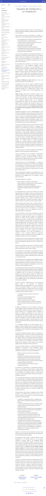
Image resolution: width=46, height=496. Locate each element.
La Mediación (4, 10)
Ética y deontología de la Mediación (5, 76)
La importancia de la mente (4, 38)
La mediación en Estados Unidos (5, 79)
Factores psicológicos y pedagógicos (5, 41)
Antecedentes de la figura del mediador (5, 24)
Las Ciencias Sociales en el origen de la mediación (5, 30)
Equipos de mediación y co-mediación (5, 71)
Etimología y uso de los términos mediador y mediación (5, 21)
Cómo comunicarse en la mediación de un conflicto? (5, 58)
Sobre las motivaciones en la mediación (5, 50)
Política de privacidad (26, 487)
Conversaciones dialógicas (4, 62)
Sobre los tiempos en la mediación (5, 53)
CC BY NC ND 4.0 (34, 491)
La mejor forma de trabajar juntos (5, 73)
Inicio (16, 6)
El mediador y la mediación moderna (5, 27)
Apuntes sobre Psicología (5, 32)
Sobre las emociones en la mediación (5, 47)
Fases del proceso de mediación (4, 88)
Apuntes (3, 8)
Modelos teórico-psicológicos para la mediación (4, 44)
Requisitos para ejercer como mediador (5, 85)
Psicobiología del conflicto (4, 35)
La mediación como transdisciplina (4, 68)
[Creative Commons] (29, 493)
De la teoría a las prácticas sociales (5, 17)
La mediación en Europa (5, 81)
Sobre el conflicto (4, 12)
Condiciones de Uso (32, 487)
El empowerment (4, 55)
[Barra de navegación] (1, 1)
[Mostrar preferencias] (44, 1)
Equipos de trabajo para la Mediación (5, 65)
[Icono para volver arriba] (44, 488)
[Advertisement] (29, 21)
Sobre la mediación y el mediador (5, 15)
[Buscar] (42, 1)
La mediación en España (5, 83)
